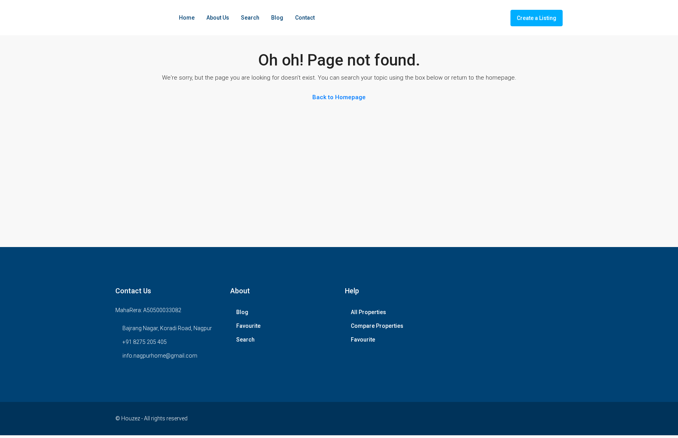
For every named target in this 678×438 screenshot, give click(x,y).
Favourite (248, 326)
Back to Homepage (339, 97)
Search (250, 18)
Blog (277, 18)
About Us (217, 18)
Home (187, 18)
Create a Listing (536, 18)
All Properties (368, 312)
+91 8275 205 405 (144, 342)
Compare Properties (377, 326)
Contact (305, 18)
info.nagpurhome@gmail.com (159, 356)
